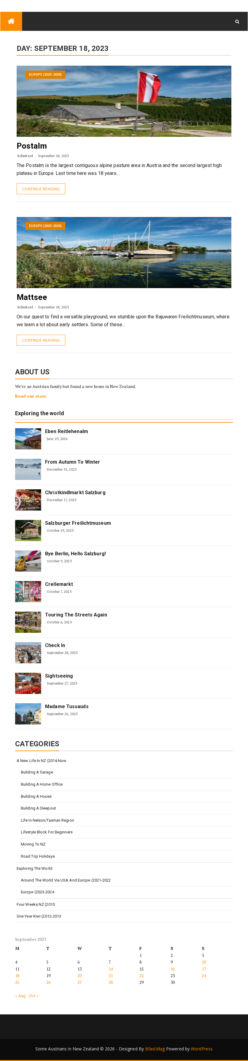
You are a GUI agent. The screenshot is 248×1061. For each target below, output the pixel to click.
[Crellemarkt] (28, 591)
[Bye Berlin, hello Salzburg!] (28, 561)
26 (48, 982)
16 (173, 969)
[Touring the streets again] (28, 622)
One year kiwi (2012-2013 (39, 916)
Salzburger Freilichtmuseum (78, 523)
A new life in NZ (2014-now (42, 760)
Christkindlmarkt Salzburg (75, 492)
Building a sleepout (38, 808)
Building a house (36, 796)
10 (204, 962)
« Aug (20, 995)
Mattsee (32, 297)
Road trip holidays (38, 856)
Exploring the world (39, 413)
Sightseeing (59, 676)
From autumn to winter (72, 462)
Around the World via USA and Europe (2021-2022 (66, 880)
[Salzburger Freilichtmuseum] (28, 530)
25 (17, 982)
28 (111, 982)
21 (111, 975)
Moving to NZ (33, 844)
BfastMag (155, 1049)
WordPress (202, 1049)
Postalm (32, 145)
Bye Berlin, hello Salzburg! (75, 554)
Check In (55, 645)
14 (111, 969)
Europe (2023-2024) (45, 75)
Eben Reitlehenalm (66, 431)
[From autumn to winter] (28, 469)
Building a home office (42, 784)
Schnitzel (25, 155)
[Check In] (28, 652)
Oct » (34, 995)
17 (204, 969)
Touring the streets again (76, 615)
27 (79, 982)
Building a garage (37, 772)
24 (204, 975)
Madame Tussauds (67, 706)
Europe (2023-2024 (37, 892)
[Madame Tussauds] (28, 713)
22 (141, 975)
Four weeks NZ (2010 (36, 904)
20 (79, 975)
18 (17, 975)
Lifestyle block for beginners (47, 832)
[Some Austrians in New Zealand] (11, 21)
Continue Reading (41, 189)
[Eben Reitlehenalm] (28, 438)
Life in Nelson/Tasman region (47, 820)
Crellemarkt (59, 584)
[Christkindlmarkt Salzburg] (28, 500)
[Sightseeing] (28, 683)
